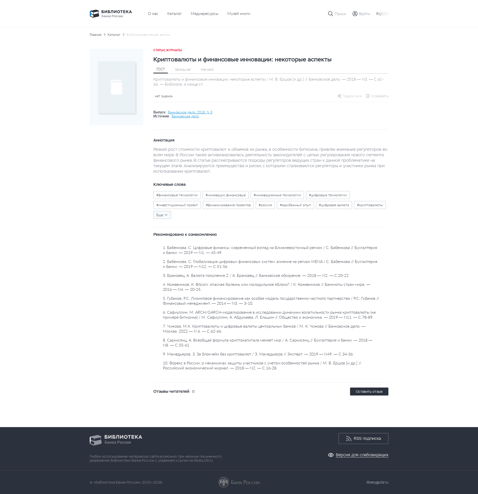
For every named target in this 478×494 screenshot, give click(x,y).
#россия (265, 205)
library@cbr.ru (377, 482)
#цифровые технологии (328, 195)
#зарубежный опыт (295, 205)
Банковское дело (185, 116)
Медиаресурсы (204, 13)
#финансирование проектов (228, 205)
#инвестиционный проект (177, 205)
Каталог (174, 13)
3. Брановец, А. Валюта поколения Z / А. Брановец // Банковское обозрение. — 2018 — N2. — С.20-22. (256, 275)
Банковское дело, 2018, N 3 (190, 112)
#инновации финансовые (226, 195)
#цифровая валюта (334, 205)
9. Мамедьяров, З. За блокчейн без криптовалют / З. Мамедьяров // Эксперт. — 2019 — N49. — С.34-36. (258, 353)
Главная (96, 35)
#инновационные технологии (277, 195)
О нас (153, 13)
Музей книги (238, 13)
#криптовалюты (370, 205)
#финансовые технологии (177, 195)
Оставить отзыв (369, 391)
